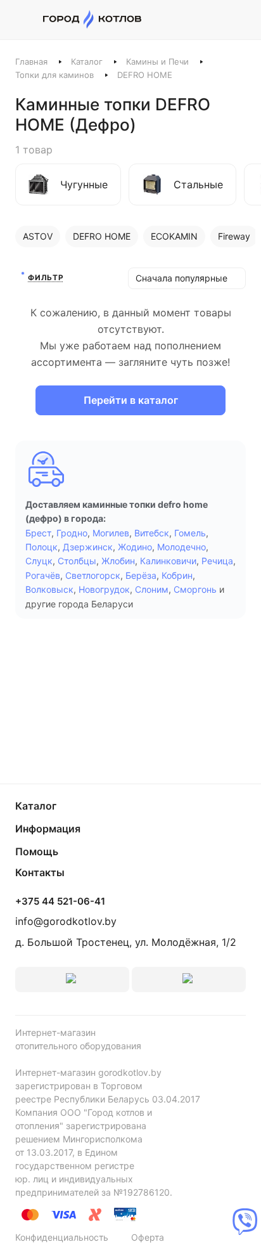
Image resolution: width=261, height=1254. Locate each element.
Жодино (135, 546)
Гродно (71, 532)
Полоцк (41, 546)
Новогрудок (104, 589)
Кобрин (177, 575)
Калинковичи (168, 560)
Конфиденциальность (61, 1237)
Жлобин (118, 560)
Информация (47, 828)
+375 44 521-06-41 (60, 901)
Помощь (36, 851)
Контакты (40, 872)
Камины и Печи (157, 61)
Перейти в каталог (131, 400)
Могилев (110, 532)
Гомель (190, 532)
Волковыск (49, 589)
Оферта (147, 1237)
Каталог (87, 61)
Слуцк (39, 560)
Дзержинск (88, 546)
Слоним (152, 589)
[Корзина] (239, 19)
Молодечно (181, 546)
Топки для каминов (54, 75)
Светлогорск (92, 575)
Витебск (151, 532)
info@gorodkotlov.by (66, 921)
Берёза (140, 575)
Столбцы (77, 560)
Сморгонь (195, 589)
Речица (217, 560)
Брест (38, 532)
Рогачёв (42, 575)
